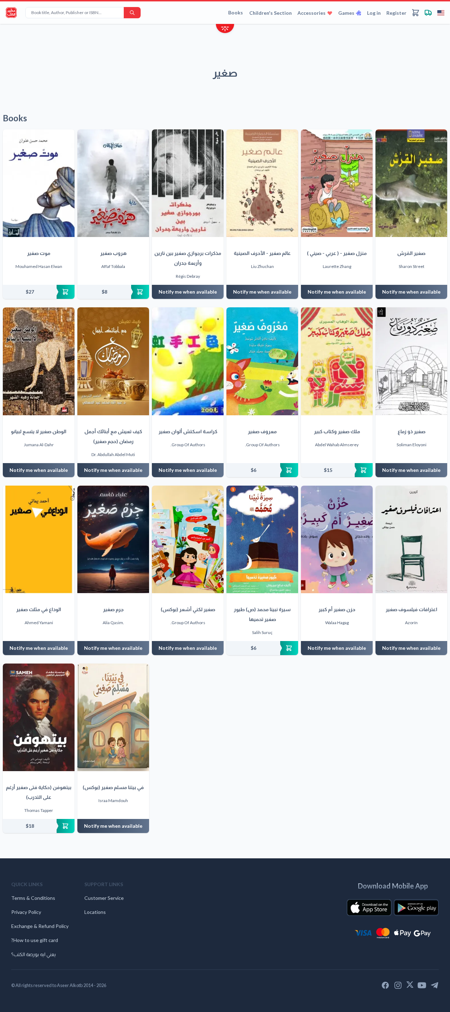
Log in (374, 13)
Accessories (311, 13)
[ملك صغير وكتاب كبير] (337, 361)
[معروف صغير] (262, 361)
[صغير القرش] (411, 183)
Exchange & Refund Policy (40, 926)
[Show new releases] (225, 29)
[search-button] (132, 12)
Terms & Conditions (33, 898)
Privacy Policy (26, 912)
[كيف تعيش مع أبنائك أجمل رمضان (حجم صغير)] (113, 361)
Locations (95, 912)
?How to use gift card (34, 940)
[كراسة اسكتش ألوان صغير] (188, 361)
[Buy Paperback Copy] (39, 292)
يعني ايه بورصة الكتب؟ (33, 954)
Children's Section (270, 13)
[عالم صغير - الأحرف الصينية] (262, 183)
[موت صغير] (39, 183)
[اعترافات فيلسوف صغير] (411, 539)
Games (346, 13)
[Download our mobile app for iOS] (369, 907)
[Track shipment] (428, 13)
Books (235, 12)
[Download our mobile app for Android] (416, 907)
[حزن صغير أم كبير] (337, 539)
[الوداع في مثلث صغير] (39, 539)
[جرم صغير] (113, 539)
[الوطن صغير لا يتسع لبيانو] (39, 361)
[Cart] (415, 13)
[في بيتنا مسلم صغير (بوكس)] (113, 717)
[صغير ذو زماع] (411, 361)
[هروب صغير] (113, 183)
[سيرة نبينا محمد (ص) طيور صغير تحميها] (262, 539)
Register (396, 13)
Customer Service (104, 898)
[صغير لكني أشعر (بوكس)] (188, 539)
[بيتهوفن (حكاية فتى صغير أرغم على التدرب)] (39, 717)
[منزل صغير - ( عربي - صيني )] (337, 183)
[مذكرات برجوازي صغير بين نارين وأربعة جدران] (188, 183)
